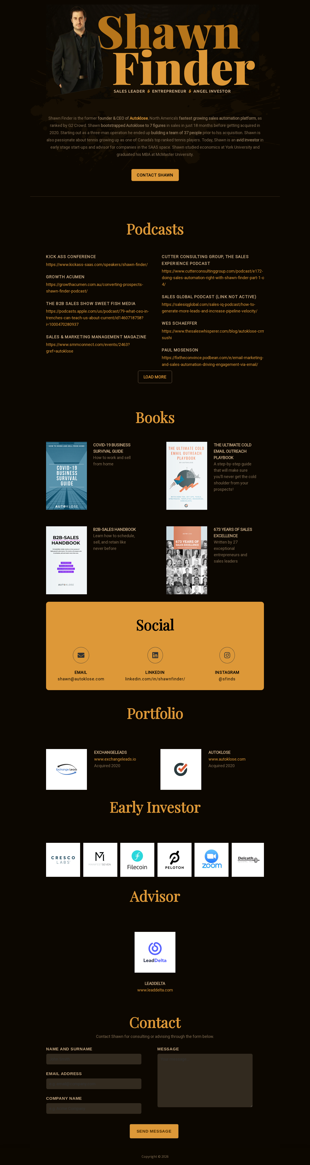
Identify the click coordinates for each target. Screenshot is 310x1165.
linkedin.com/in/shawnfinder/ (155, 679)
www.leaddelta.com (155, 990)
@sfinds (227, 679)
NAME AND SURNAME (69, 1049)
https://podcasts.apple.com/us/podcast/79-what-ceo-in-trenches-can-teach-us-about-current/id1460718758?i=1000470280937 (97, 318)
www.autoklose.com (227, 759)
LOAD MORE (155, 377)
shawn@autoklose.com (81, 679)
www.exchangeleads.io (115, 759)
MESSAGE (168, 1049)
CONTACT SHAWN (155, 175)
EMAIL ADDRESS (64, 1073)
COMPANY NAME (64, 1098)
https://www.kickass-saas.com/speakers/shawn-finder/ (97, 264)
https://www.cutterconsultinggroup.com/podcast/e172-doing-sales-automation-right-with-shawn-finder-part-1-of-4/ (214, 278)
